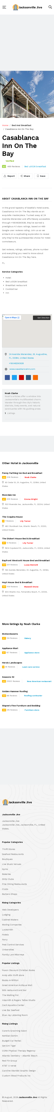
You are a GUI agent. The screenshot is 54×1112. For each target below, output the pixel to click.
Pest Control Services (13, 944)
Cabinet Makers (10, 919)
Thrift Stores (8, 849)
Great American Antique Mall (17, 985)
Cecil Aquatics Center (13, 1005)
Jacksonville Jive (28, 1097)
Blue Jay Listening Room (15, 1015)
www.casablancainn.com (22, 369)
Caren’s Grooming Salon (14, 1030)
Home (5, 125)
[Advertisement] (27, 43)
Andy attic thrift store (13, 975)
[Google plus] (21, 377)
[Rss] (26, 1091)
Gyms (5, 869)
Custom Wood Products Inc (16, 1075)
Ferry (4, 939)
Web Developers (10, 909)
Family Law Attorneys (13, 954)
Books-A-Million (10, 980)
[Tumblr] (28, 377)
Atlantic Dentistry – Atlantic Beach (19, 1055)
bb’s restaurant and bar (14, 990)
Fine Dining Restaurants (14, 884)
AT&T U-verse (9, 1065)
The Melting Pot (10, 995)
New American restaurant (39, 681)
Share (26, 176)
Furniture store (32, 710)
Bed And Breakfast (21, 125)
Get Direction (43, 318)
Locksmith (7, 929)
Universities (8, 949)
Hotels (5, 934)
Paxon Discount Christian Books (18, 970)
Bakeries (6, 874)
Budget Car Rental (11, 1040)
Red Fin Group (9, 1060)
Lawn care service (31, 667)
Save (42, 176)
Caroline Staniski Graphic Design (19, 1070)
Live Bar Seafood (10, 1010)
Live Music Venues (11, 864)
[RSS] (35, 377)
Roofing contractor (33, 695)
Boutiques (7, 859)
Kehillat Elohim (10, 1035)
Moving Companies (12, 924)
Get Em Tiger (9, 1045)
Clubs (5, 889)
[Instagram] (21, 1091)
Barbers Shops (9, 894)
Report (11, 176)
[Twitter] (14, 377)
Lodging (6, 914)
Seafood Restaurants (13, 854)
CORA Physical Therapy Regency (18, 1050)
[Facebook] (7, 377)
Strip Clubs (8, 879)
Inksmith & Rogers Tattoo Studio (18, 1000)
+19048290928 (16, 363)
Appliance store (31, 653)
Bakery (28, 638)
